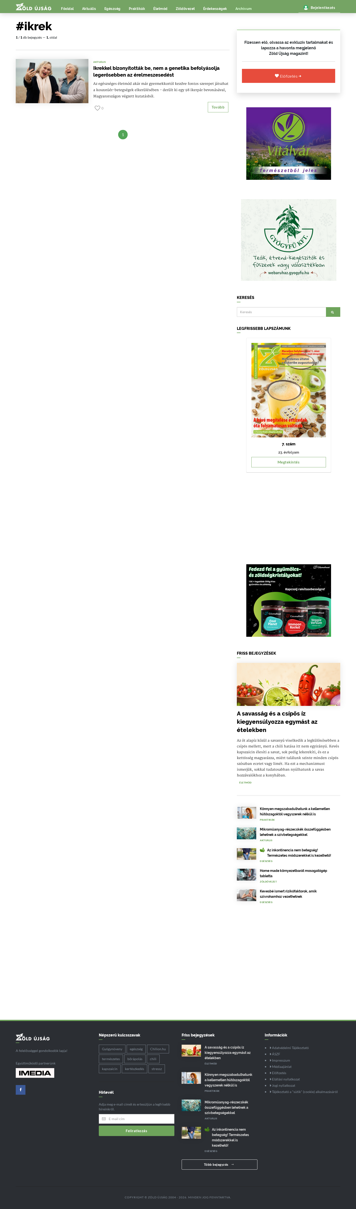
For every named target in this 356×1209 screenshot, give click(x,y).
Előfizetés (289, 76)
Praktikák (137, 9)
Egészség (112, 9)
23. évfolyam (288, 452)
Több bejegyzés (216, 1164)
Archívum (243, 9)
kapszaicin (109, 1069)
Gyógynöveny (112, 1049)
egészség (136, 1049)
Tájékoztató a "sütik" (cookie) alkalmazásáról (304, 1092)
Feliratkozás (136, 1131)
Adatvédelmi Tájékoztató (290, 1048)
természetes (111, 1059)
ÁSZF (275, 1054)
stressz (157, 1069)
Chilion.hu (158, 1049)
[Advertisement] (288, 516)
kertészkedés (134, 1069)
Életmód (160, 9)
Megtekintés (289, 462)
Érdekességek (215, 9)
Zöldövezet (185, 9)
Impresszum (280, 1060)
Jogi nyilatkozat (283, 1085)
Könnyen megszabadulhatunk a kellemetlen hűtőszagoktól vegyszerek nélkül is (228, 1080)
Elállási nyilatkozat (285, 1079)
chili (153, 1059)
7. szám (288, 444)
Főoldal (67, 9)
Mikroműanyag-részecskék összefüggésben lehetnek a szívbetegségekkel (226, 1107)
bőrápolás (134, 1059)
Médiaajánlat (281, 1066)
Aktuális (89, 9)
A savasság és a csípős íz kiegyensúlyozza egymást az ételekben (277, 721)
